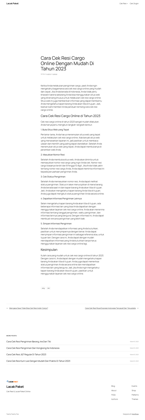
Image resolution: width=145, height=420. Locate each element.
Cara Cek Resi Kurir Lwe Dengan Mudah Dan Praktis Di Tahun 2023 (38, 361)
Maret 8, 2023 (134, 341)
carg (43, 288)
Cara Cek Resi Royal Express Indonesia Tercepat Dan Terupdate (110, 308)
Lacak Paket (12, 3)
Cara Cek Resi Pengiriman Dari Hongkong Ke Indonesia (32, 348)
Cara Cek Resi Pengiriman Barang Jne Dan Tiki (28, 341)
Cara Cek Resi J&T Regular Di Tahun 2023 (26, 354)
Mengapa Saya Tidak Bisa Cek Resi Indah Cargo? (28, 308)
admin (49, 74)
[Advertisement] (72, 27)
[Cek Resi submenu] (127, 3)
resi (48, 288)
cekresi (55, 74)
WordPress (135, 414)
